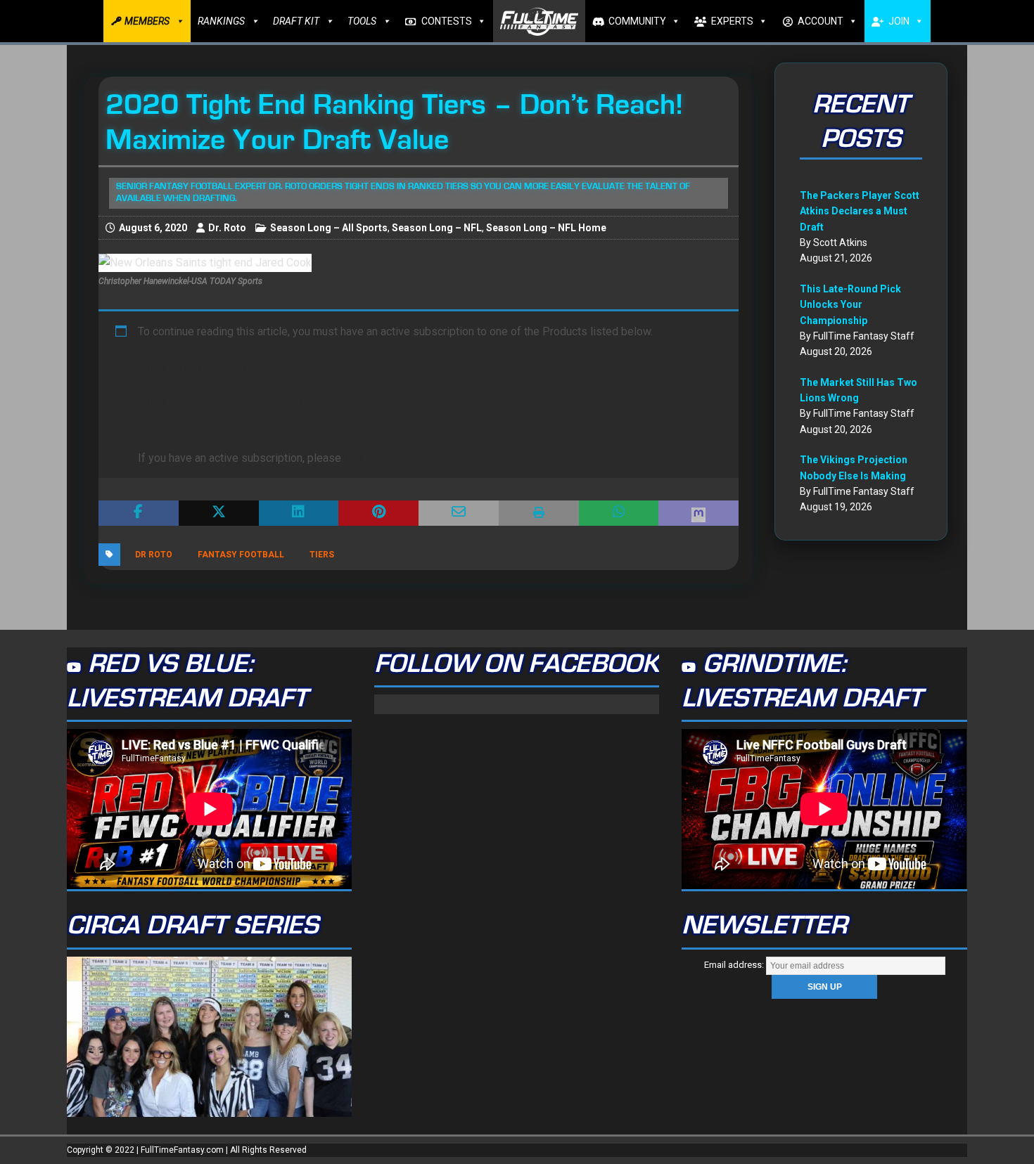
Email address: (735, 964)
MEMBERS (147, 21)
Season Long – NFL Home (546, 227)
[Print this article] (539, 513)
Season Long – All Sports (329, 227)
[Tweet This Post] (219, 513)
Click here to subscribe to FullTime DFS (242, 403)
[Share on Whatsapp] (619, 513)
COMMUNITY (637, 21)
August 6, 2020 (153, 227)
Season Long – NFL (437, 227)
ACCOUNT (820, 21)
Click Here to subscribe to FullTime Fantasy (253, 368)
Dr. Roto (227, 227)
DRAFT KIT (296, 21)
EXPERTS (732, 21)
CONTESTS (446, 21)
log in (358, 458)
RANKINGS (221, 21)
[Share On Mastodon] (698, 513)
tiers (321, 555)
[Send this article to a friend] (459, 513)
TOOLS (361, 21)
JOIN (898, 21)
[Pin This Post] (378, 513)
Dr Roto (153, 555)
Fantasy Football (241, 555)
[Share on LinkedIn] (299, 513)
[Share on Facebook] (138, 513)
